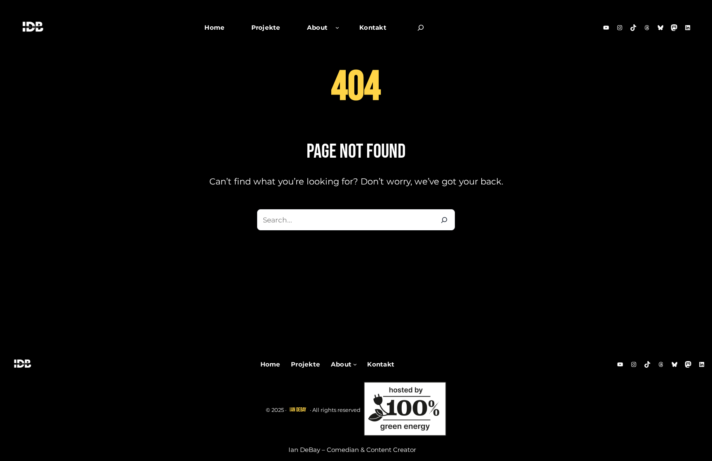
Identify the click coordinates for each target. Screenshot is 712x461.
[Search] (444, 219)
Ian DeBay (298, 410)
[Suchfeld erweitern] (421, 28)
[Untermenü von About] (337, 27)
